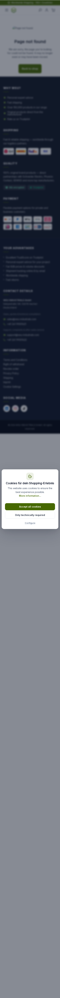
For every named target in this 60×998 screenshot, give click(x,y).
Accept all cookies (30, 506)
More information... (30, 495)
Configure (30, 523)
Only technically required (30, 515)
